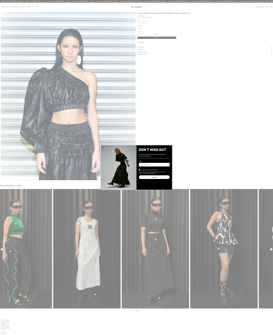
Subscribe (154, 177)
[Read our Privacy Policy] (169, 172)
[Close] (170, 147)
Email (140, 161)
